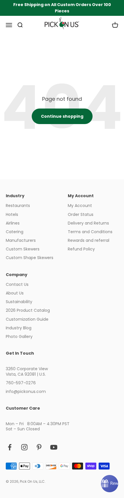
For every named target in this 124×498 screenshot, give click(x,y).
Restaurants (18, 205)
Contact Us (17, 284)
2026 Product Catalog (28, 310)
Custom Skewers (23, 249)
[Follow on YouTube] (54, 447)
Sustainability (19, 301)
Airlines (13, 223)
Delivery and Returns (88, 223)
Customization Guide (27, 319)
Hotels (12, 214)
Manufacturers (21, 240)
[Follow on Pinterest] (39, 447)
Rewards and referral (88, 240)
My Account (80, 205)
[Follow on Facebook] (10, 447)
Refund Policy (81, 249)
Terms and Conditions (90, 231)
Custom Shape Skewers (29, 257)
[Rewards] (109, 483)
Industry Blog (18, 327)
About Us (15, 293)
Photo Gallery (19, 336)
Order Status (80, 214)
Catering (14, 231)
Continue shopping (62, 116)
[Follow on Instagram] (24, 447)
